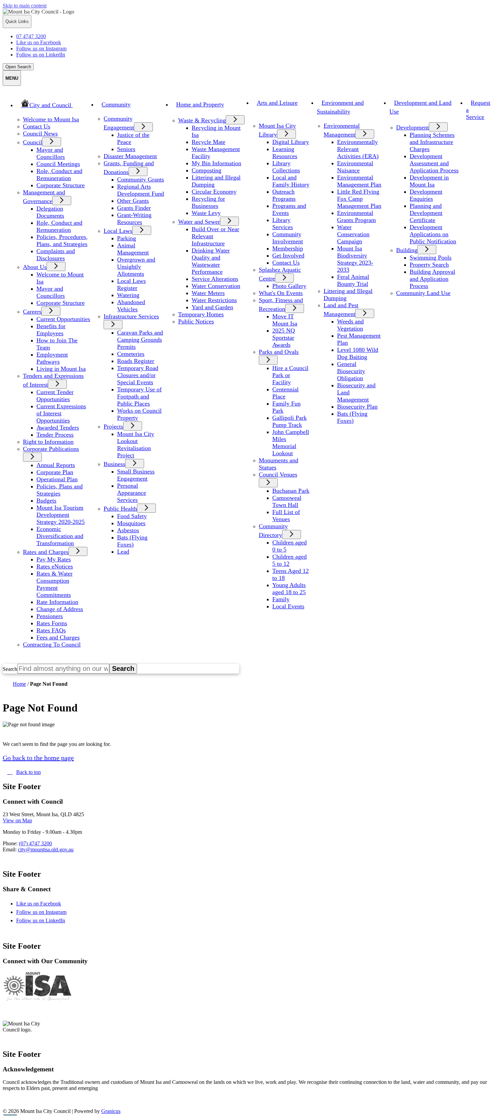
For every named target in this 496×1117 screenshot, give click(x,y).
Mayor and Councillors (50, 153)
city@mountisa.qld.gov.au (46, 849)
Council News (40, 133)
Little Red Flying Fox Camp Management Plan (359, 198)
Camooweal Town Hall (286, 501)
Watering (128, 295)
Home (19, 684)
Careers (32, 311)
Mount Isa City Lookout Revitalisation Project (135, 445)
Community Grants (140, 179)
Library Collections (286, 167)
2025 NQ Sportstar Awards (283, 337)
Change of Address (59, 609)
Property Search (429, 264)
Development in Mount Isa (429, 181)
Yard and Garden (212, 307)
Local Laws (118, 230)
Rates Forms (51, 623)
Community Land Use (423, 293)
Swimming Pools (430, 257)
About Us (35, 267)
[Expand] (87, 104)
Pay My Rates (53, 559)
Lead (123, 551)
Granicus (110, 1111)
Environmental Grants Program (356, 216)
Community (116, 104)
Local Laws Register (131, 284)
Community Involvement (287, 238)
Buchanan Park (290, 490)
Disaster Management (130, 156)
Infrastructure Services (131, 316)
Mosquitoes (131, 523)
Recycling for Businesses (208, 202)
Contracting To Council (52, 644)
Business (114, 464)
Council (32, 142)
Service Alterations (215, 278)
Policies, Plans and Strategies (59, 490)
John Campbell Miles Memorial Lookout (290, 443)
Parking (126, 238)
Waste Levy (206, 213)
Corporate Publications (51, 448)
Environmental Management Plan (359, 181)
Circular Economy (214, 191)
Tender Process (55, 434)
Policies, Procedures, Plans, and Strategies (62, 240)
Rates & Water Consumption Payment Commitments (54, 584)
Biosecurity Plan (357, 406)
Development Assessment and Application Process (434, 163)
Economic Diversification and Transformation (59, 536)
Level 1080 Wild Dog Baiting (357, 353)
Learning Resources (284, 153)
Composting (206, 170)
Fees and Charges (58, 637)
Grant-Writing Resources (134, 218)
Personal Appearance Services (131, 492)
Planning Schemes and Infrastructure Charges (432, 141)
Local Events (288, 606)
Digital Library (290, 142)
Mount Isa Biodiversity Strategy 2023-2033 (355, 259)
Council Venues (278, 474)
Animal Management (133, 249)
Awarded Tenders (57, 427)
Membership (287, 248)
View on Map (17, 820)
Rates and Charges (45, 552)
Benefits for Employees (50, 330)
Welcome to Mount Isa (51, 119)
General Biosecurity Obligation (351, 371)
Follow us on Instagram (47, 912)
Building (406, 250)
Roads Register (135, 361)
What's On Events (281, 293)
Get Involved (288, 255)
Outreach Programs (284, 195)
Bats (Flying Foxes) (132, 541)
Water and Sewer (199, 221)
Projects (113, 426)
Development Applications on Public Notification (433, 234)
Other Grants (133, 200)
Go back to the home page (38, 757)
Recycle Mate (208, 142)
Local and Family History (290, 181)
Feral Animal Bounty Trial (353, 280)
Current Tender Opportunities (55, 396)
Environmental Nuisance (355, 167)
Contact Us (36, 126)
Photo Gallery (289, 286)
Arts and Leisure (277, 102)
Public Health (120, 508)
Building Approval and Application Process (432, 278)
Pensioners (49, 616)
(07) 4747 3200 (35, 843)
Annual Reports (55, 465)
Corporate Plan (54, 472)
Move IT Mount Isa (284, 320)
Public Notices (196, 321)
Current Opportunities (63, 319)
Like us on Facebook (44, 903)
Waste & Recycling (202, 120)
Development (412, 127)
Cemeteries (130, 353)
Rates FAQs (51, 630)
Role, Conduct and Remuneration (59, 174)
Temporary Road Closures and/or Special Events (137, 375)
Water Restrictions (214, 300)
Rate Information (57, 602)
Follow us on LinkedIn (46, 920)
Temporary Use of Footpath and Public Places (139, 396)
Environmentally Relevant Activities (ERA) (358, 149)
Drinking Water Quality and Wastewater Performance (211, 261)
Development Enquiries (426, 195)
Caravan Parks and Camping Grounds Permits (140, 339)
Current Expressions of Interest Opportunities (61, 413)
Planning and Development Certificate (426, 212)
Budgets (46, 500)
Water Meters (208, 293)
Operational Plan (57, 479)
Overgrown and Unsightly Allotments (136, 266)
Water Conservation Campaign (353, 234)
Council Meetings (58, 164)
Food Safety (132, 516)
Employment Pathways (52, 358)
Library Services (282, 223)
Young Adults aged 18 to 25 (289, 589)
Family (281, 599)
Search (10, 669)
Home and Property (200, 104)
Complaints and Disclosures (55, 255)
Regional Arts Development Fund (140, 190)
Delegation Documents (50, 212)
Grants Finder (134, 207)
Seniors (126, 149)
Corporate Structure (60, 185)
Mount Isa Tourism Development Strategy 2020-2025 (60, 514)
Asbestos (128, 530)
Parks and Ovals (279, 351)
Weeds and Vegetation (350, 325)
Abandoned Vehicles (131, 306)
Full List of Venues (286, 516)
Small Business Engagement (136, 475)
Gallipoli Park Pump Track (289, 421)
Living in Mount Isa (61, 368)
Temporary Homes (201, 314)
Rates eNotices (54, 566)
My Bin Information (216, 163)
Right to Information (48, 441)
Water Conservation (216, 286)
